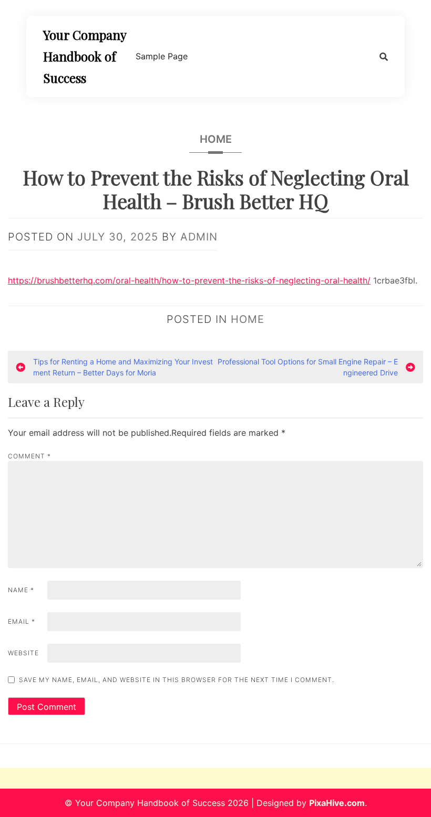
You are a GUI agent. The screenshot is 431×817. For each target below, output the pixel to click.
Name (21, 590)
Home (216, 139)
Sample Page (162, 56)
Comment (29, 456)
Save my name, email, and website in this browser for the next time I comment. (176, 680)
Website (23, 653)
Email (21, 621)
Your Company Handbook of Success (84, 56)
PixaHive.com (337, 803)
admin (199, 237)
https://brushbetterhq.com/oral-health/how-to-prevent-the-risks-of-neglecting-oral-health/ (189, 280)
